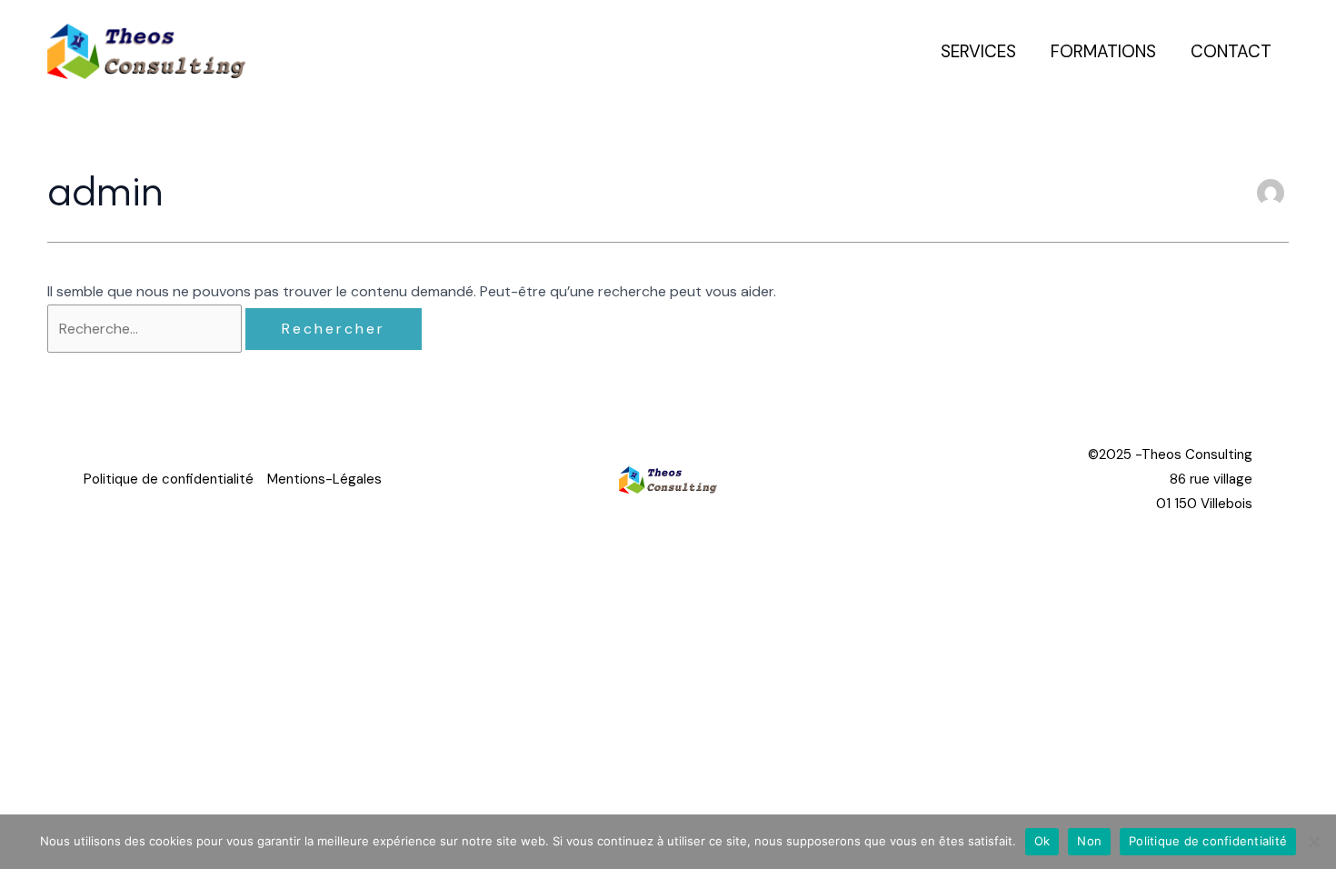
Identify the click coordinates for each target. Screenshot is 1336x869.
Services (978, 51)
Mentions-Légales (324, 479)
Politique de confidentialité (169, 479)
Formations (1103, 51)
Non (1089, 841)
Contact (1231, 51)
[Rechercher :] (146, 328)
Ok (1042, 841)
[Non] (1313, 842)
